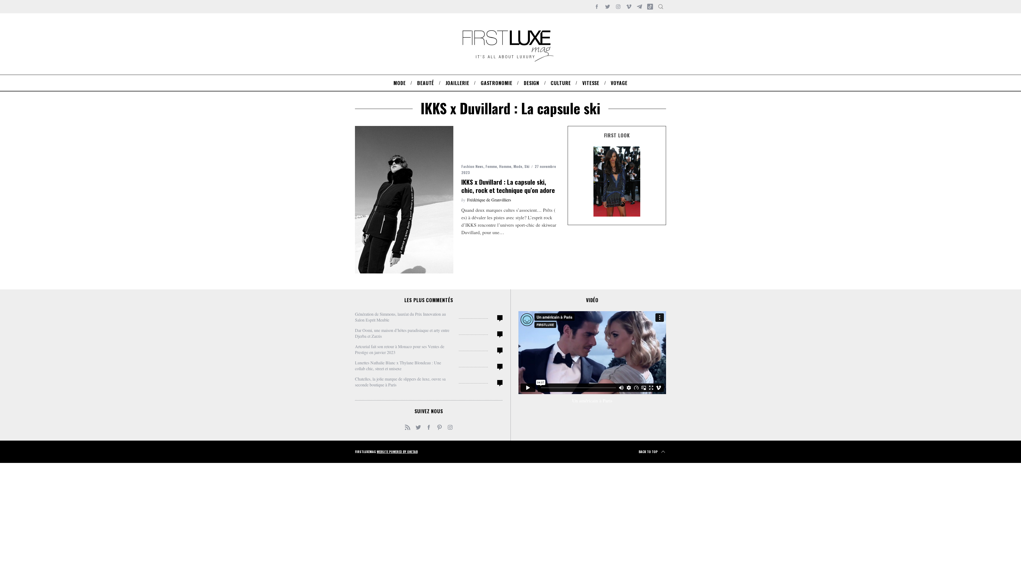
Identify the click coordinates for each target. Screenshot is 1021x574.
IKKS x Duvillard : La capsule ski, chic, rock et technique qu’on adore (508, 186)
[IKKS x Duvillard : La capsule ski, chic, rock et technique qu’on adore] (404, 199)
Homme (505, 166)
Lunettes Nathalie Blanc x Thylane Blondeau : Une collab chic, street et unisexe (398, 365)
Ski (526, 166)
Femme (491, 166)
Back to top (648, 451)
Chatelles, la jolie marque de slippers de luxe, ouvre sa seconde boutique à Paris (400, 381)
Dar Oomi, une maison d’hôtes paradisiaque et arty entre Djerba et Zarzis (402, 333)
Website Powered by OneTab (397, 451)
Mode (517, 166)
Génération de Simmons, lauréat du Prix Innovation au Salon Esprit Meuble (400, 317)
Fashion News (472, 166)
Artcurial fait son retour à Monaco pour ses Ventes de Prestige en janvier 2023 (399, 349)
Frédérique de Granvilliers (489, 199)
